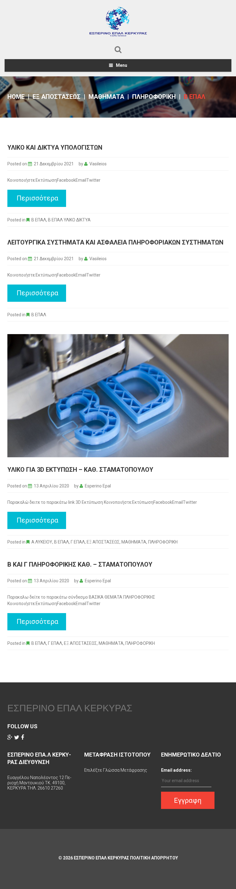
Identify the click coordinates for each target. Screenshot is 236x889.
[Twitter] (16, 737)
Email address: (176, 770)
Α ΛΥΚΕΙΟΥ (41, 541)
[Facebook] (22, 737)
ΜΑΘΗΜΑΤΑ (106, 96)
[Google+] (10, 737)
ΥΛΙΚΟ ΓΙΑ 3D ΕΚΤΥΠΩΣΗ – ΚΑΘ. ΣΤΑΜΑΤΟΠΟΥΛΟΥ (80, 469)
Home (16, 96)
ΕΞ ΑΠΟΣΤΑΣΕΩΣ (57, 96)
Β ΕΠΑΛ (38, 219)
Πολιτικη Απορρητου (154, 857)
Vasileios (98, 163)
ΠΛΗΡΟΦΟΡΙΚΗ (154, 96)
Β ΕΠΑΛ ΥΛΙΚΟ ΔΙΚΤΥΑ (69, 219)
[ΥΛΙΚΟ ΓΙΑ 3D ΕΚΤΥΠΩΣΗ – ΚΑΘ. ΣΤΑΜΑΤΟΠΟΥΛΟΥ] (118, 395)
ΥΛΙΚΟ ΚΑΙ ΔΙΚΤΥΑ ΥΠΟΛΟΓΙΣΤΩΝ (54, 147)
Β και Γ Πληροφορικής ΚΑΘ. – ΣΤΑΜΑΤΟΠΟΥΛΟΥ (79, 564)
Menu (121, 65)
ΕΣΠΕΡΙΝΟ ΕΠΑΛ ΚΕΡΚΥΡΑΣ (69, 708)
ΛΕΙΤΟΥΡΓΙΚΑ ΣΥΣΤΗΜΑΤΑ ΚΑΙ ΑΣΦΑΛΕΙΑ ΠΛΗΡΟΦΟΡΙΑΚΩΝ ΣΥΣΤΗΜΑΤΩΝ (115, 242)
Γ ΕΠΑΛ (78, 541)
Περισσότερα (37, 198)
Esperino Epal (98, 485)
